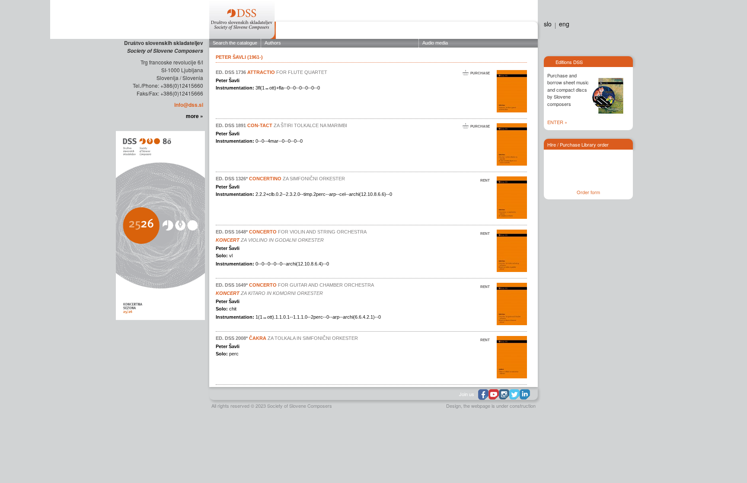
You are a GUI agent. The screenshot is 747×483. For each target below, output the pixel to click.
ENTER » (557, 121)
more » (194, 116)
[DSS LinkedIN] (525, 394)
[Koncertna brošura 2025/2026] (159, 225)
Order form (588, 192)
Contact (521, 31)
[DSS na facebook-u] (483, 394)
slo (548, 23)
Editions (350, 31)
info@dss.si (188, 105)
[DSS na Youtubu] (493, 394)
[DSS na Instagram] (504, 394)
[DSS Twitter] (514, 394)
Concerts (384, 31)
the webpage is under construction (499, 405)
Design (453, 405)
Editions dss (491, 31)
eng (564, 23)
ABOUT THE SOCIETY (305, 31)
